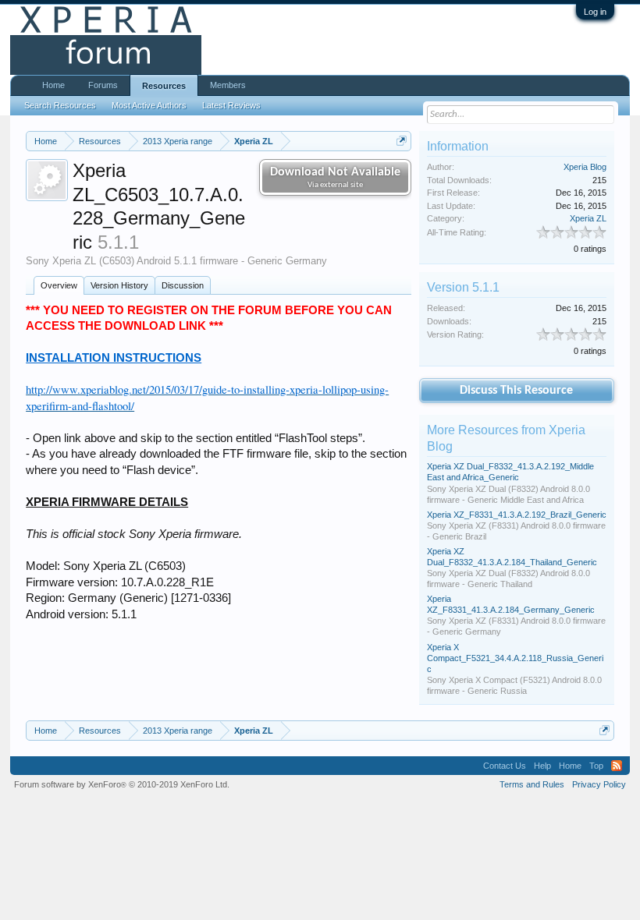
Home (53, 85)
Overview (59, 285)
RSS (616, 765)
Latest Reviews (231, 105)
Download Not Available (335, 177)
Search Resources (60, 105)
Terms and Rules (532, 784)
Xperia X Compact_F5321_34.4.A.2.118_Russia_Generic (515, 658)
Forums (103, 85)
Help (542, 765)
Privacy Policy (599, 784)
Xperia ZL (588, 218)
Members (228, 85)
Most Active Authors (149, 105)
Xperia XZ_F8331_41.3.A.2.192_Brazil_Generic (516, 514)
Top (596, 765)
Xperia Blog (585, 167)
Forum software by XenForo (121, 784)
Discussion (183, 285)
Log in (595, 11)
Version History (119, 285)
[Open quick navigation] (401, 141)
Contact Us (504, 765)
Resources (164, 85)
